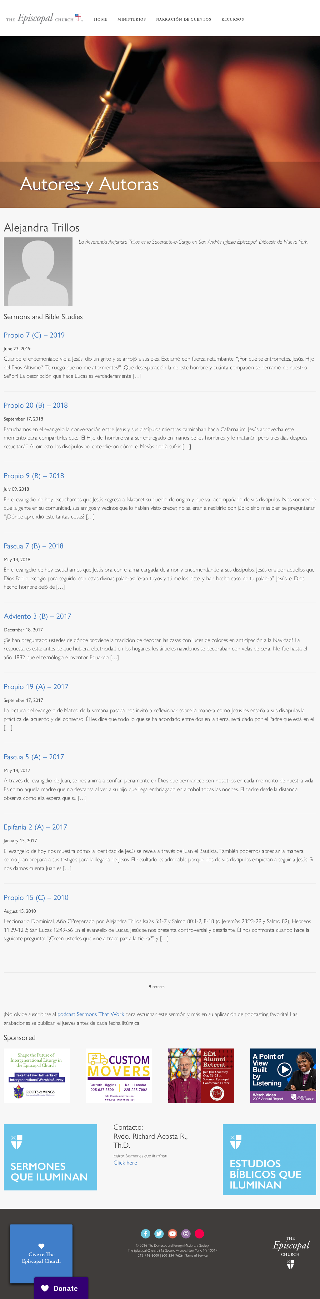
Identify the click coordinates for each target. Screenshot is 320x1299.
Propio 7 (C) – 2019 (34, 334)
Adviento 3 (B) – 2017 (37, 615)
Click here (125, 1162)
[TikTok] (199, 1233)
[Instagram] (186, 1233)
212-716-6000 (148, 1255)
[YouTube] (172, 1233)
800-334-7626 (172, 1255)
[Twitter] (159, 1233)
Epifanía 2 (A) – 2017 (35, 826)
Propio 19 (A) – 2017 (36, 686)
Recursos (233, 19)
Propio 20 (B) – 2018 (36, 405)
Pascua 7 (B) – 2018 (33, 545)
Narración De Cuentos (184, 19)
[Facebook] (145, 1233)
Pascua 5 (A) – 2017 (34, 756)
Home (101, 19)
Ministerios (132, 19)
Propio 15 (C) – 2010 (36, 897)
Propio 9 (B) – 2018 (34, 475)
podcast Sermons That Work (91, 1014)
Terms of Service (196, 1255)
